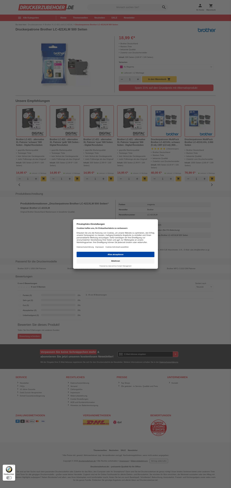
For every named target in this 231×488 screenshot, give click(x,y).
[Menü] (13, 466)
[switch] (9, 477)
